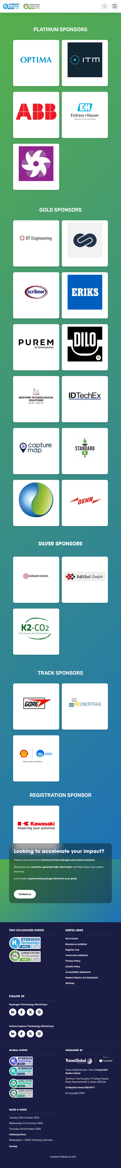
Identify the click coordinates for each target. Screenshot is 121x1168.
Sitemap (69, 983)
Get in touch (71, 938)
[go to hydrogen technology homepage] (11, 6)
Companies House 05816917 (80, 1087)
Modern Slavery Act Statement (81, 977)
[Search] (104, 6)
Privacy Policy (73, 960)
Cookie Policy (72, 966)
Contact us (25, 894)
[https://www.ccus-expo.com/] (21, 1096)
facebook (21, 1012)
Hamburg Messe (17, 1134)
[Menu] (115, 6)
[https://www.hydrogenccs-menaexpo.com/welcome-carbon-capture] (21, 1087)
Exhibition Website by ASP (63, 1156)
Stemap (13, 1146)
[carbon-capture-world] (25, 961)
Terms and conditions (76, 955)
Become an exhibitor (76, 944)
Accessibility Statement (78, 972)
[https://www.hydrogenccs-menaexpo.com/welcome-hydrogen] (21, 1064)
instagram (39, 1012)
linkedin (12, 1012)
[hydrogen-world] (25, 948)
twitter (30, 1012)
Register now (72, 949)
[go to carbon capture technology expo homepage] (31, 6)
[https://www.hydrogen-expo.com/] (21, 1074)
